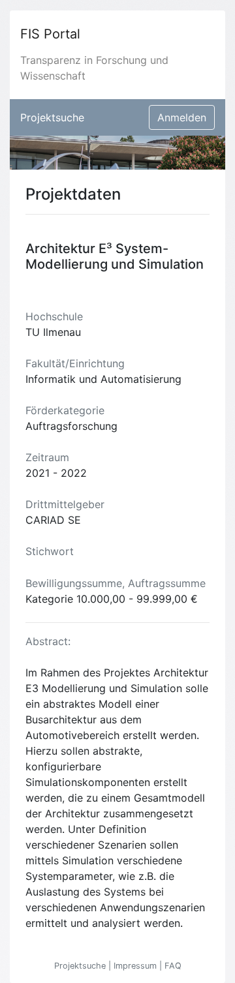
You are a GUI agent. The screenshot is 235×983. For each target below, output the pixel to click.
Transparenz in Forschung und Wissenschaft (94, 67)
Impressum (136, 966)
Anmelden (181, 117)
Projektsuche (52, 117)
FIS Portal (50, 34)
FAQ (172, 966)
